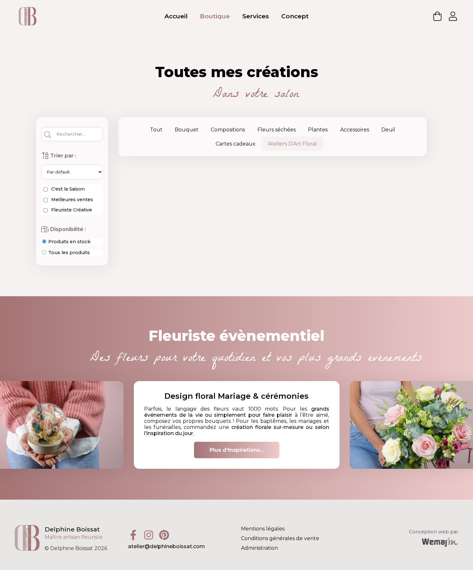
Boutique (215, 16)
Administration (259, 548)
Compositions (228, 130)
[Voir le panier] (437, 16)
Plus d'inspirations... (236, 450)
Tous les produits (68, 252)
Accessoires (354, 130)
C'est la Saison (67, 189)
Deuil (388, 130)
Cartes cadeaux (235, 144)
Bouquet (187, 130)
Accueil (176, 16)
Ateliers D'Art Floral (292, 144)
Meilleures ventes (71, 199)
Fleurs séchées (276, 130)
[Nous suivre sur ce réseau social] (136, 534)
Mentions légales (262, 529)
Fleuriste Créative (71, 210)
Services (255, 16)
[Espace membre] (453, 16)
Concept (295, 16)
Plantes (318, 130)
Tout (156, 130)
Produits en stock (68, 242)
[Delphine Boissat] (27, 16)
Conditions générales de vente (280, 538)
